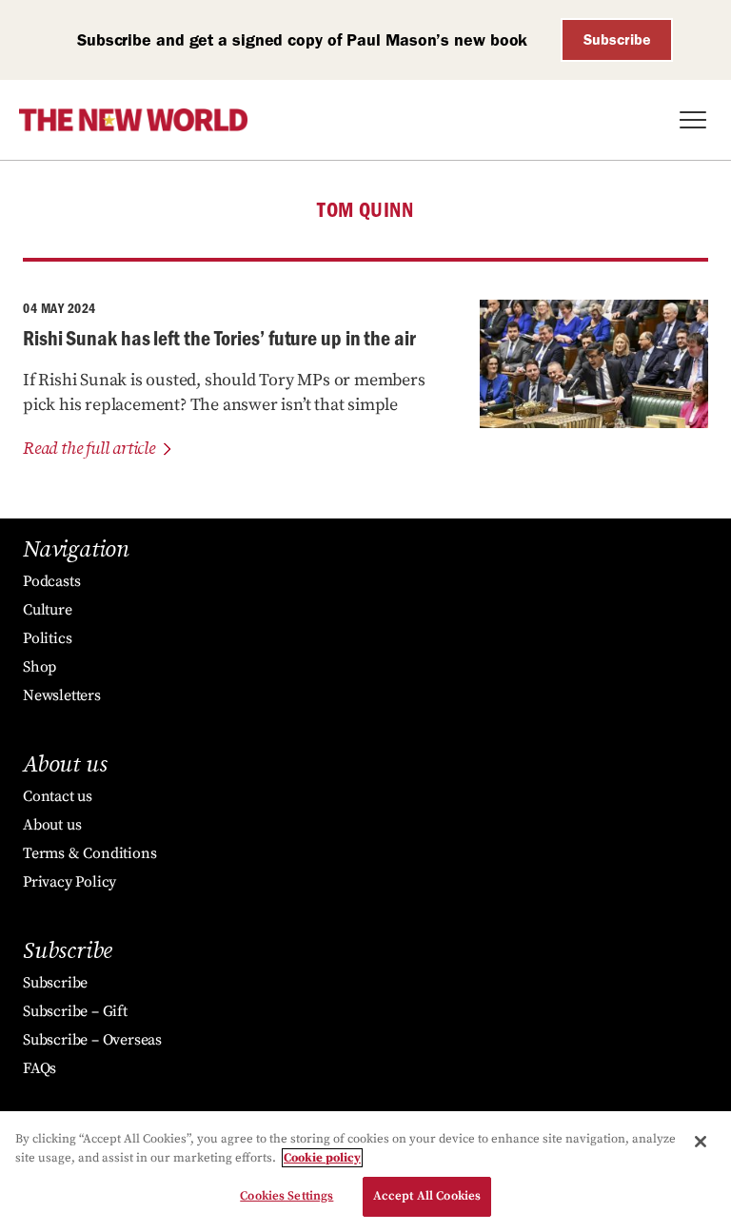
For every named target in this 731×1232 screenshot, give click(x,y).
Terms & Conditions (89, 853)
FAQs (39, 1068)
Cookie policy (322, 1157)
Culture (47, 609)
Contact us (57, 796)
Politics (47, 638)
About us (52, 824)
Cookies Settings (286, 1195)
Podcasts (51, 581)
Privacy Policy (69, 881)
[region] (365, 1171)
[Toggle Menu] (693, 120)
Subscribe (617, 39)
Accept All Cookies (427, 1195)
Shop (39, 666)
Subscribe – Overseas (92, 1039)
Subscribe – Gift (75, 1011)
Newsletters (62, 695)
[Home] (133, 119)
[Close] (700, 1142)
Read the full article (89, 449)
